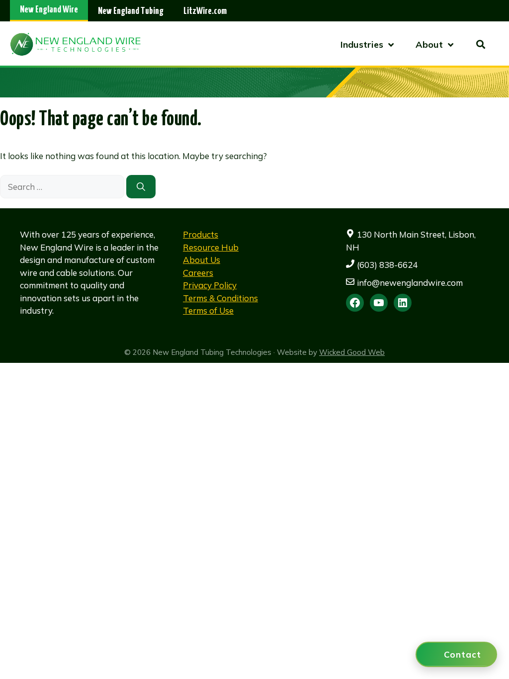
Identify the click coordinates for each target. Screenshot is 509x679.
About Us (201, 260)
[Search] (141, 187)
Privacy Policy (210, 285)
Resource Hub (211, 247)
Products (200, 234)
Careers (198, 272)
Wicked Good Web (352, 352)
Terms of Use (208, 310)
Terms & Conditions (220, 298)
